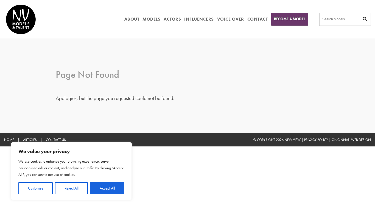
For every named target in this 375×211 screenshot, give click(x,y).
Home (9, 139)
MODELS (151, 19)
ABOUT (131, 19)
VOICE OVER (230, 19)
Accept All (107, 188)
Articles (30, 139)
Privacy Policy (316, 139)
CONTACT (257, 19)
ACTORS (172, 19)
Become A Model (289, 18)
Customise (35, 188)
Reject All (72, 188)
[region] (71, 171)
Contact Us (56, 139)
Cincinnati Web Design (351, 139)
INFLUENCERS (199, 19)
